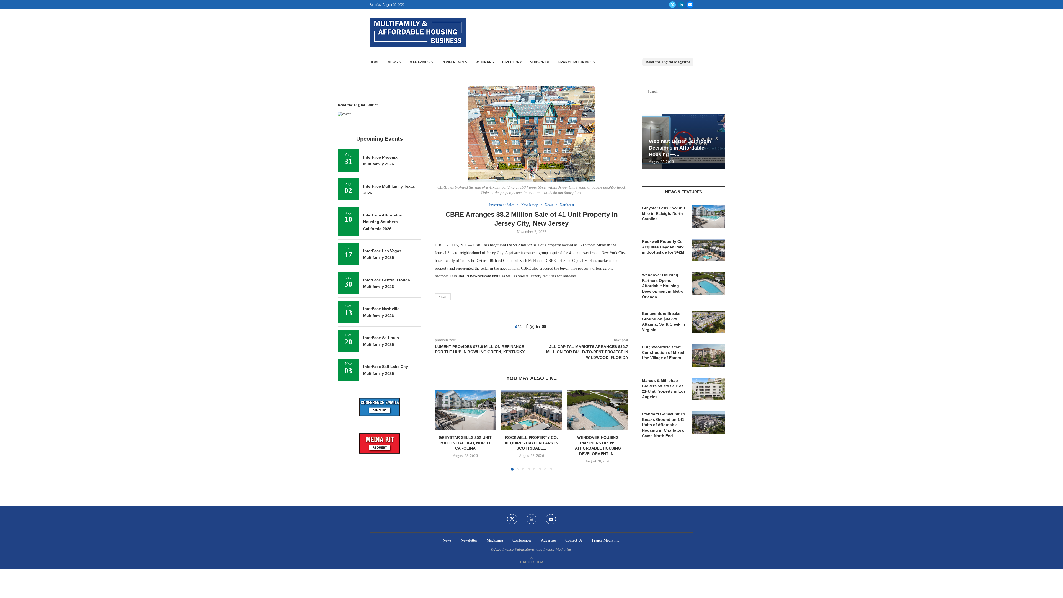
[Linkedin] (681, 4)
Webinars (485, 62)
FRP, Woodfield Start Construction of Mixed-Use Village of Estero (664, 352)
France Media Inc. (575, 62)
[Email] (690, 4)
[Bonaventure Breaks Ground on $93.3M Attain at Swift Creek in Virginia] (708, 322)
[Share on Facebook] (527, 326)
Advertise (548, 540)
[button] (442, 430)
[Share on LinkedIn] (538, 326)
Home (375, 62)
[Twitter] (672, 4)
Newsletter (469, 540)
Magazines (420, 62)
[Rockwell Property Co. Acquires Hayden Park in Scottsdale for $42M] (531, 410)
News (393, 62)
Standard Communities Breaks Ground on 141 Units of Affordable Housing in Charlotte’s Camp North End (663, 425)
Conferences (454, 62)
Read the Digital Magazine (668, 62)
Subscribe (540, 62)
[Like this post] (520, 326)
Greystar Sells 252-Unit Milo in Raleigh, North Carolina (465, 442)
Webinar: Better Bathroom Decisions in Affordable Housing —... (680, 148)
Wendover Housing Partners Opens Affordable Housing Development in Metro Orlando (662, 286)
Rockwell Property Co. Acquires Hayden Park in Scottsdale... (531, 442)
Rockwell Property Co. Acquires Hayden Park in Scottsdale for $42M (663, 246)
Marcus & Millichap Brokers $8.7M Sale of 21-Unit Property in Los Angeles (664, 388)
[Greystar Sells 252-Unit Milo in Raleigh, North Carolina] (465, 410)
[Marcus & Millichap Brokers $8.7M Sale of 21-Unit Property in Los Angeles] (708, 389)
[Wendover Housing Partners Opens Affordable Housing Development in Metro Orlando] (597, 410)
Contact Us (573, 540)
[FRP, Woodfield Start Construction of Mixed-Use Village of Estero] (708, 355)
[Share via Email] (544, 326)
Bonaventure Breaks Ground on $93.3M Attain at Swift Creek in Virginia (663, 321)
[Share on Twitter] (532, 326)
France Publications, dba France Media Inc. (537, 549)
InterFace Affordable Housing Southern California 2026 (382, 222)
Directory (512, 62)
